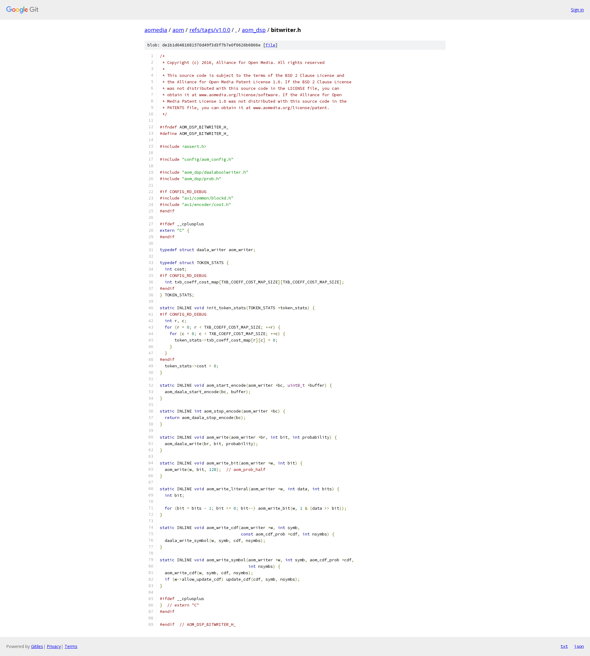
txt (564, 646)
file (270, 45)
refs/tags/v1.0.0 (209, 30)
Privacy (54, 646)
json (579, 646)
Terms (71, 646)
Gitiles (37, 646)
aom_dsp (254, 30)
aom (178, 30)
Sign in (577, 10)
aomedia (155, 30)
